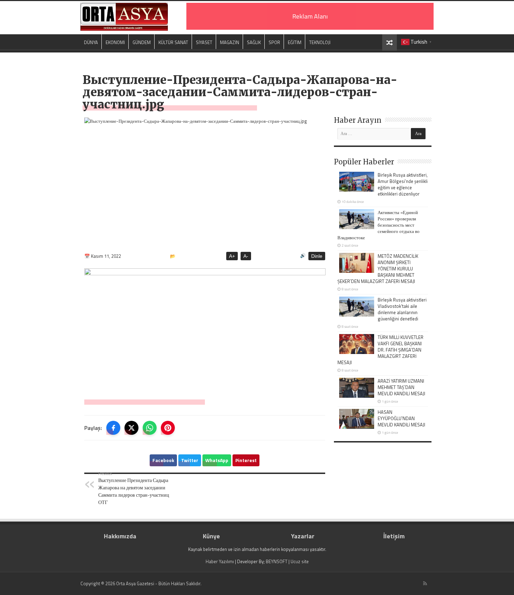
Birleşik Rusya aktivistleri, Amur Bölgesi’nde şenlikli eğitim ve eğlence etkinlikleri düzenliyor (403, 184)
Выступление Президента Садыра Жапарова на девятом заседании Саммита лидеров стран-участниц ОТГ (133, 488)
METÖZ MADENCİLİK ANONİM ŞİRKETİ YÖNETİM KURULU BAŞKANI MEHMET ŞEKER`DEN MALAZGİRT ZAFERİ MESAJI (377, 269)
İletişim (394, 536)
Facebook (163, 460)
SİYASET (204, 42)
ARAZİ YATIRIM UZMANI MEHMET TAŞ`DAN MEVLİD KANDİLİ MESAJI (401, 387)
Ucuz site (300, 561)
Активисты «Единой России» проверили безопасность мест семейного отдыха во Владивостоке (378, 225)
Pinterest (246, 460)
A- (245, 256)
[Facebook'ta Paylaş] (113, 428)
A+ (232, 256)
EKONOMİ (115, 42)
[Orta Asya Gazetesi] (124, 17)
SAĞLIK (254, 42)
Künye (211, 536)
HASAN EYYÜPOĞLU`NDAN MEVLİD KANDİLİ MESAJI (401, 418)
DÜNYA (91, 42)
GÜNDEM (142, 42)
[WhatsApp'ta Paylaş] (150, 428)
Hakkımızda (120, 536)
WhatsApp (216, 460)
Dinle (316, 256)
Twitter (189, 460)
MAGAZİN (229, 42)
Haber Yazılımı (220, 561)
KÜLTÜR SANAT (173, 42)
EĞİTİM (294, 42)
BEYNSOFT (276, 561)
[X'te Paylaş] (131, 428)
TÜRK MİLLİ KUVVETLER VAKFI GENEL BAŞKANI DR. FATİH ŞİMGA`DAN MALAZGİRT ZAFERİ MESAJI (380, 350)
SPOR (274, 42)
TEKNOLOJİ (319, 42)
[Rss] (425, 583)
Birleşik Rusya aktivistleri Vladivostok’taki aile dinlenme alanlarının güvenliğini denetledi (402, 309)
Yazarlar (302, 536)
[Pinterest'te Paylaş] (168, 428)
